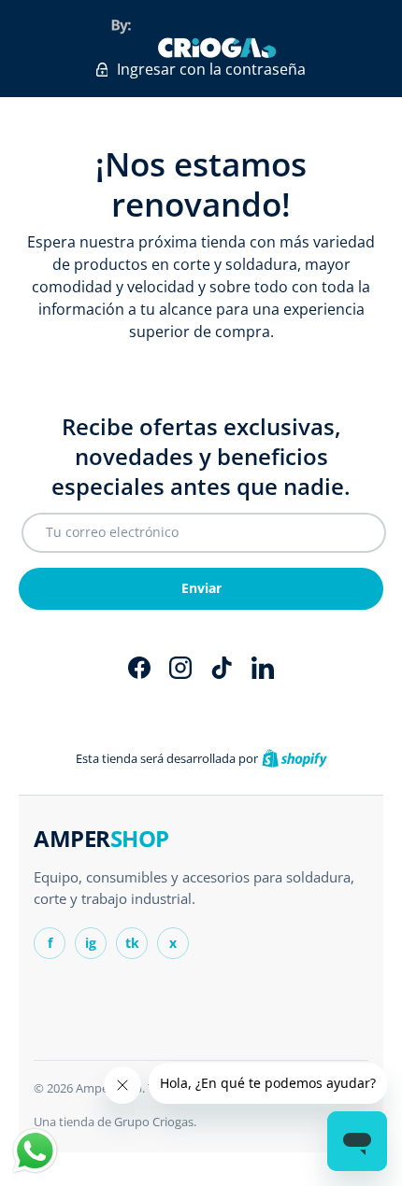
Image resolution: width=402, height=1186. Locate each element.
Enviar (201, 588)
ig (90, 943)
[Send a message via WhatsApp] (35, 1151)
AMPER (101, 838)
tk (132, 943)
